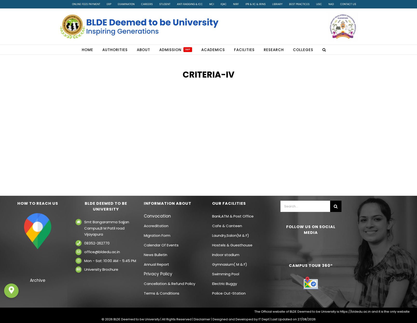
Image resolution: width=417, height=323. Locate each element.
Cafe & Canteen (227, 225)
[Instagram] (321, 245)
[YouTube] (314, 245)
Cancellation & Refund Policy (169, 283)
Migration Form (157, 235)
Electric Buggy (224, 283)
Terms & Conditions (161, 293)
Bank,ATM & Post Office (233, 216)
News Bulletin (155, 254)
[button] (324, 49)
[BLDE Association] (343, 26)
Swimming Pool (225, 274)
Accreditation (156, 225)
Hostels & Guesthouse (232, 245)
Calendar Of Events (161, 245)
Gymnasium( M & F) (229, 264)
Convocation (157, 216)
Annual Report (156, 264)
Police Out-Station (229, 293)
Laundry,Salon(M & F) (230, 235)
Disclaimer (202, 319)
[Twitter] (307, 245)
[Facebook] (300, 245)
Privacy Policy (158, 274)
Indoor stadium (226, 254)
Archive (37, 280)
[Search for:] (305, 206)
